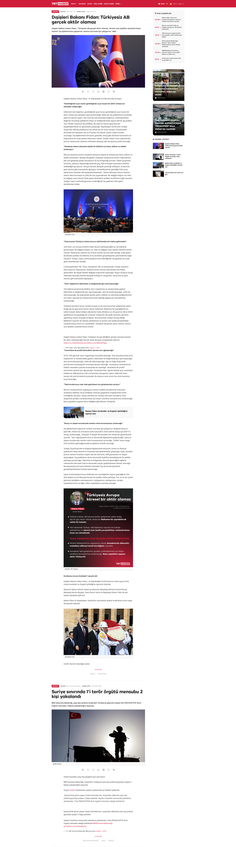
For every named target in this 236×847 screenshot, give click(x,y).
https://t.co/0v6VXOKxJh (73, 343)
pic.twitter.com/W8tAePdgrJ (95, 343)
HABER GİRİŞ (81, 11)
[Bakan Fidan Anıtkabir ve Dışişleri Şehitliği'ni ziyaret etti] (158, 165)
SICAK (73, 4)
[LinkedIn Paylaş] (98, 91)
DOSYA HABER (109, 4)
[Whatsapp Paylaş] (109, 91)
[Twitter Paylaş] (93, 91)
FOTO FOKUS (161, 97)
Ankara (92, 674)
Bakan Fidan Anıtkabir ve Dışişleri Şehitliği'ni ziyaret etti (174, 165)
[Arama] (167, 4)
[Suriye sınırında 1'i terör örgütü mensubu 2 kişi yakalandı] (158, 157)
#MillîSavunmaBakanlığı (102, 823)
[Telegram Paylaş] (103, 91)
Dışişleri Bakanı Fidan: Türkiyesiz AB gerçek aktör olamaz (174, 145)
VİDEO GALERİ (161, 132)
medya (72, 790)
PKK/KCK (111, 840)
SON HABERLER (164, 13)
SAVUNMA (82, 4)
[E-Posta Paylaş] (114, 91)
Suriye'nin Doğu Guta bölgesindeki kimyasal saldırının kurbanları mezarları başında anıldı (167, 89)
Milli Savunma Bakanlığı (90, 840)
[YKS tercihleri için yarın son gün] (158, 174)
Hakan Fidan (102, 674)
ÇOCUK (89, 4)
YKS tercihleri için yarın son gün (174, 173)
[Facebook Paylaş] (88, 91)
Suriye (103, 840)
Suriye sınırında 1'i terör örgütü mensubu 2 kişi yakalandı (173, 156)
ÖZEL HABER (98, 4)
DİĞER (117, 4)
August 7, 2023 (94, 348)
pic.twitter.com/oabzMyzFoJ (75, 826)
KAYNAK (63, 11)
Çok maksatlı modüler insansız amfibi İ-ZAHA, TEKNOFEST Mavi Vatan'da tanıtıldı (168, 124)
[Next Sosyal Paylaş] (83, 91)
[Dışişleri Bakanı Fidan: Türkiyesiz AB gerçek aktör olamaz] (158, 146)
